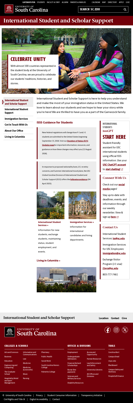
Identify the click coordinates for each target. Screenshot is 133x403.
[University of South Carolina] (30, 332)
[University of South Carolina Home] (26, 8)
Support (58, 20)
